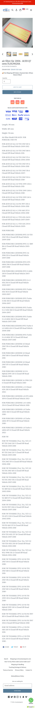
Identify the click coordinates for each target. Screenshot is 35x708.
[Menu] (31, 10)
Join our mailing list (17, 681)
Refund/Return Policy (17, 676)
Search (6, 659)
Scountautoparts (19, 702)
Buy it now (17, 92)
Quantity (4, 78)
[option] (9, 54)
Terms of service (8, 670)
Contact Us (29, 670)
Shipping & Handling (17, 664)
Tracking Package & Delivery (17, 667)
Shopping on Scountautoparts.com (20, 659)
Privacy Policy (19, 670)
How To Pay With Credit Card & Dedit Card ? (17, 662)
